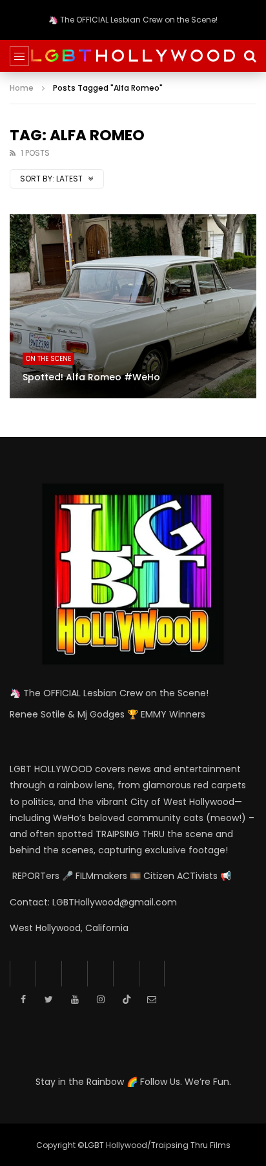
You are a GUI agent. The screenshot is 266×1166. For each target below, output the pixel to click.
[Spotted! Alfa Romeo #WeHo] (133, 306)
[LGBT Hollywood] (133, 56)
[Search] (250, 56)
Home (22, 87)
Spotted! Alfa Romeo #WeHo (91, 377)
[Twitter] (48, 973)
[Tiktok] (126, 973)
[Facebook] (23, 973)
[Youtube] (74, 973)
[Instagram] (100, 973)
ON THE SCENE (48, 359)
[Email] (152, 973)
